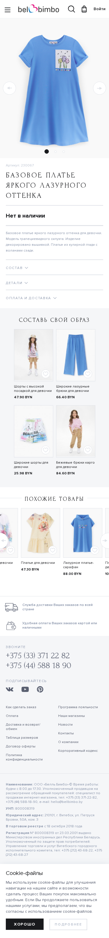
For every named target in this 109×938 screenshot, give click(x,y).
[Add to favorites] (46, 374)
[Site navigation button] (7, 11)
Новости (65, 724)
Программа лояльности (78, 707)
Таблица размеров (22, 738)
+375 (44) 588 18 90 (38, 665)
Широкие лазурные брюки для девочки (73, 388)
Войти (97, 8)
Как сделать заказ (21, 707)
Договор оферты (20, 746)
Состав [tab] (14, 268)
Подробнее (68, 924)
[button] (9, 88)
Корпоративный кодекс (78, 751)
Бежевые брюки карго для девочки (75, 464)
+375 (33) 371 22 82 (38, 655)
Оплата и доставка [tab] (28, 298)
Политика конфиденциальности (24, 757)
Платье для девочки (38, 563)
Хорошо (24, 924)
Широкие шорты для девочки (31, 464)
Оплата (12, 716)
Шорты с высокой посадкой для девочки (33, 388)
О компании (68, 742)
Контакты (66, 733)
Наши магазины (71, 716)
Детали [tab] (14, 283)
